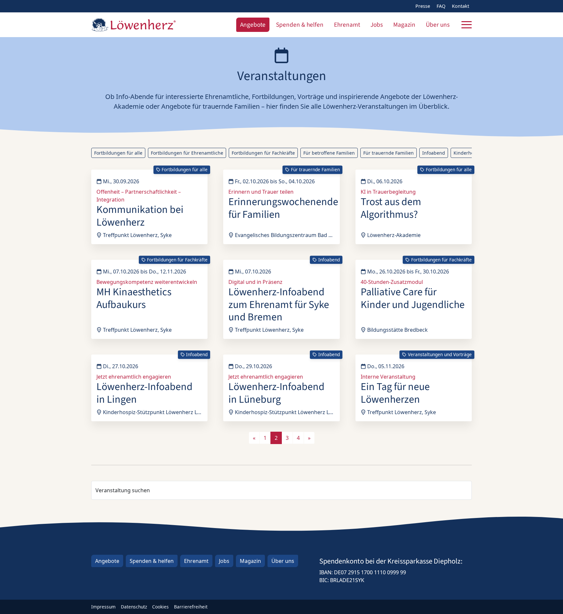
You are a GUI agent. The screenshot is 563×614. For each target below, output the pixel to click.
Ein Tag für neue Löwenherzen (395, 393)
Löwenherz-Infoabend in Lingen (144, 393)
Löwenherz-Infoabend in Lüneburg (276, 393)
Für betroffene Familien (329, 153)
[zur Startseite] (133, 25)
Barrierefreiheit (191, 607)
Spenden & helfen (300, 24)
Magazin (404, 24)
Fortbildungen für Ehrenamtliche (187, 153)
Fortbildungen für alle (118, 153)
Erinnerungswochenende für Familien (283, 208)
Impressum (103, 607)
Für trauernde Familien (388, 153)
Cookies (160, 607)
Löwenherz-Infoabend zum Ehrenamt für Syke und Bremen (278, 305)
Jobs (376, 24)
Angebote (253, 24)
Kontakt (460, 6)
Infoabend (433, 153)
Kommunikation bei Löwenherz (139, 216)
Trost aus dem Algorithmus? (391, 208)
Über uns (438, 24)
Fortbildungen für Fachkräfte (263, 153)
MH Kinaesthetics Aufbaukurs (133, 298)
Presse (422, 6)
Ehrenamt (347, 24)
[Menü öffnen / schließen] (466, 25)
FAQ (441, 6)
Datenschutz (134, 607)
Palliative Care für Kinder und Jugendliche (413, 298)
